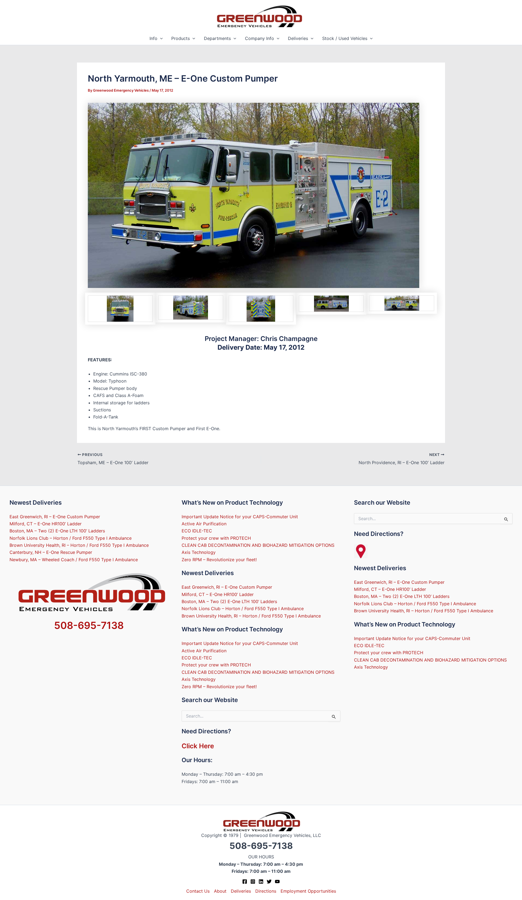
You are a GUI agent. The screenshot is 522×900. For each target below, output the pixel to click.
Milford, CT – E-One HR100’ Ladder (46, 523)
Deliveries (298, 38)
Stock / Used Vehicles (344, 38)
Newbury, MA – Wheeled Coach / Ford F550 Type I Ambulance (74, 559)
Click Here (198, 746)
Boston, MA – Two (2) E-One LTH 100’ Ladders (57, 530)
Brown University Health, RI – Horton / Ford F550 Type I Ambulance (79, 545)
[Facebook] (244, 881)
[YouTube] (277, 881)
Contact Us (198, 891)
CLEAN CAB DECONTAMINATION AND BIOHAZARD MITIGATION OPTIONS (258, 545)
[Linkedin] (261, 881)
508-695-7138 (89, 625)
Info (153, 38)
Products (180, 38)
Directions (265, 891)
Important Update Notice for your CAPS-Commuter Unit (240, 516)
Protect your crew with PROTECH (216, 538)
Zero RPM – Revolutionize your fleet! (219, 559)
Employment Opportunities (308, 891)
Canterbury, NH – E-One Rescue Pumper (51, 552)
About (220, 891)
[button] (160, 38)
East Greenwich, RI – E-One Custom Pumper (55, 516)
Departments (217, 38)
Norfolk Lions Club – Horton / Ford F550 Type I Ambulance (71, 538)
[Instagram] (252, 881)
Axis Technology (199, 552)
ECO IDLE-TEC (197, 530)
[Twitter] (269, 881)
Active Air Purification (204, 523)
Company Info (259, 38)
